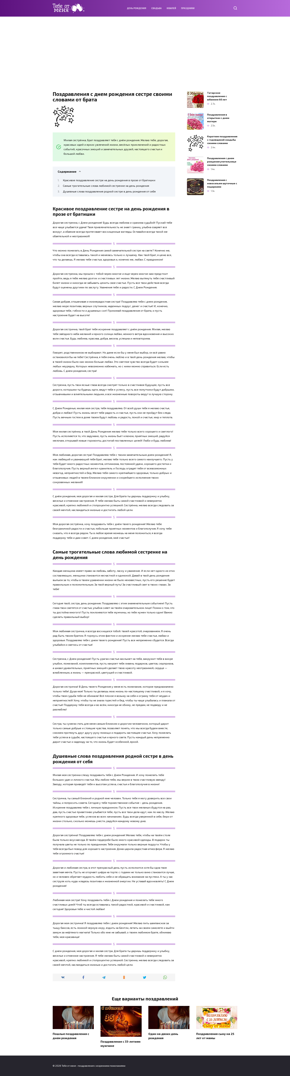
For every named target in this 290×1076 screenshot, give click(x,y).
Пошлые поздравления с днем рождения (71, 1036)
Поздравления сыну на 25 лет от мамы (215, 1036)
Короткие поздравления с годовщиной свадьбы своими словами (222, 139)
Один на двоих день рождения (163, 1036)
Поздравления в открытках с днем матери (218, 118)
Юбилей (171, 8)
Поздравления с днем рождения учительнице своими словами (221, 161)
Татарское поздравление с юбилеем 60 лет (217, 96)
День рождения (136, 8)
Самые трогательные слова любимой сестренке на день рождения (106, 185)
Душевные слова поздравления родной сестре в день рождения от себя (109, 191)
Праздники (188, 8)
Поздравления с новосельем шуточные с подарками (222, 183)
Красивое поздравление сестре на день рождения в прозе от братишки (109, 180)
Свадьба (156, 8)
